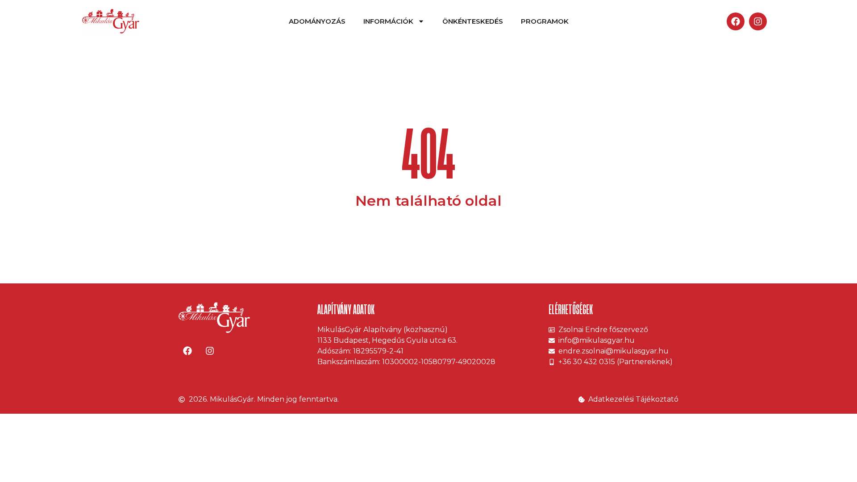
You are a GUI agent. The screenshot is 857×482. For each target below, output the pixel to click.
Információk (388, 21)
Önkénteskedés (472, 21)
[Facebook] (736, 21)
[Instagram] (758, 21)
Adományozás (317, 21)
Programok (545, 21)
